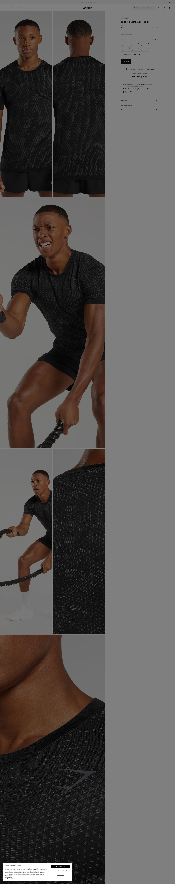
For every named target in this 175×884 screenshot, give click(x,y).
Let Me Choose (60, 875)
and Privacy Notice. (9, 879)
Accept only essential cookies (61, 871)
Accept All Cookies (60, 866)
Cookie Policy (8, 877)
